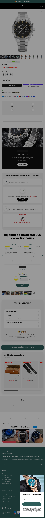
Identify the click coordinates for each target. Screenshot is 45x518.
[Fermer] (41, 477)
